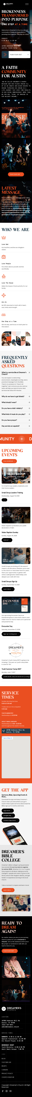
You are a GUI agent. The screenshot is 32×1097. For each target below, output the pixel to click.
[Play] (16, 903)
